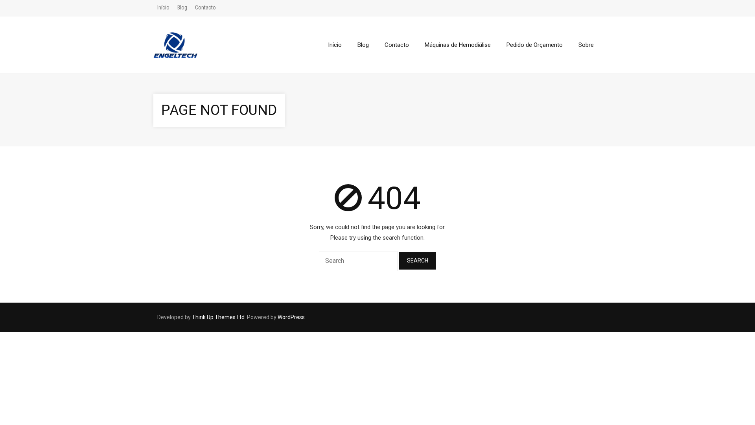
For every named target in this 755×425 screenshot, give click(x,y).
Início (163, 7)
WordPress (291, 317)
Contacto (205, 7)
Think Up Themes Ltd (218, 317)
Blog (182, 7)
